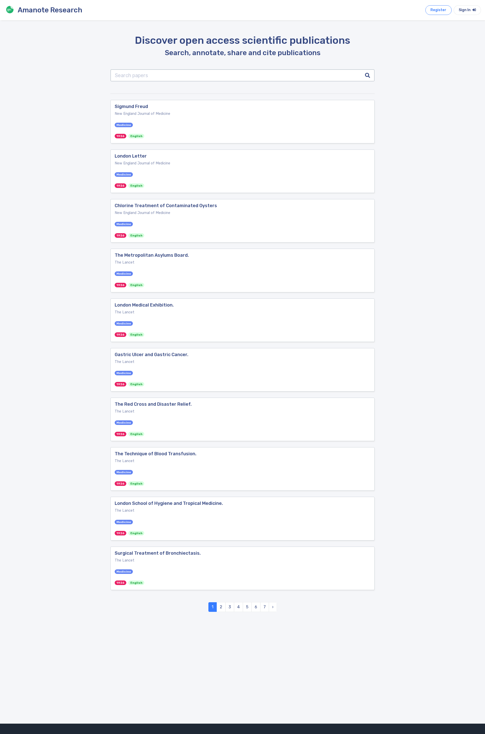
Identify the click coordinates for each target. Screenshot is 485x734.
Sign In (465, 10)
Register (438, 10)
